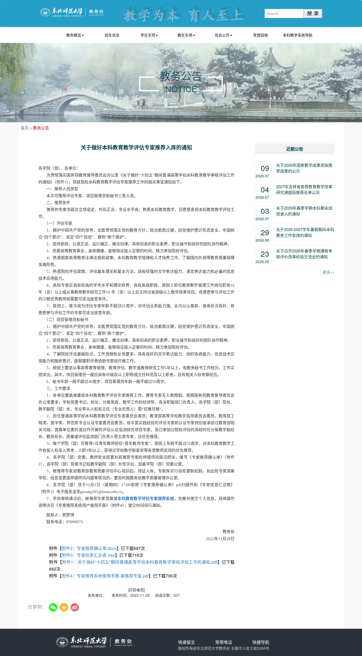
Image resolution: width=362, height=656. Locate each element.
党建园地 (260, 35)
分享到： (37, 606)
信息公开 (222, 35)
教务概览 (73, 35)
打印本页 (136, 589)
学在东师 (147, 35)
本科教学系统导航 (297, 35)
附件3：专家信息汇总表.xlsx (88, 555)
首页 (25, 127)
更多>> (328, 272)
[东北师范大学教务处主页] (72, 11)
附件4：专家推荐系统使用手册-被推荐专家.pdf (105, 576)
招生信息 (112, 35)
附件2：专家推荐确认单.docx (89, 548)
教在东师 (185, 35)
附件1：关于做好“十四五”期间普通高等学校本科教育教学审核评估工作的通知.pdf (140, 562)
